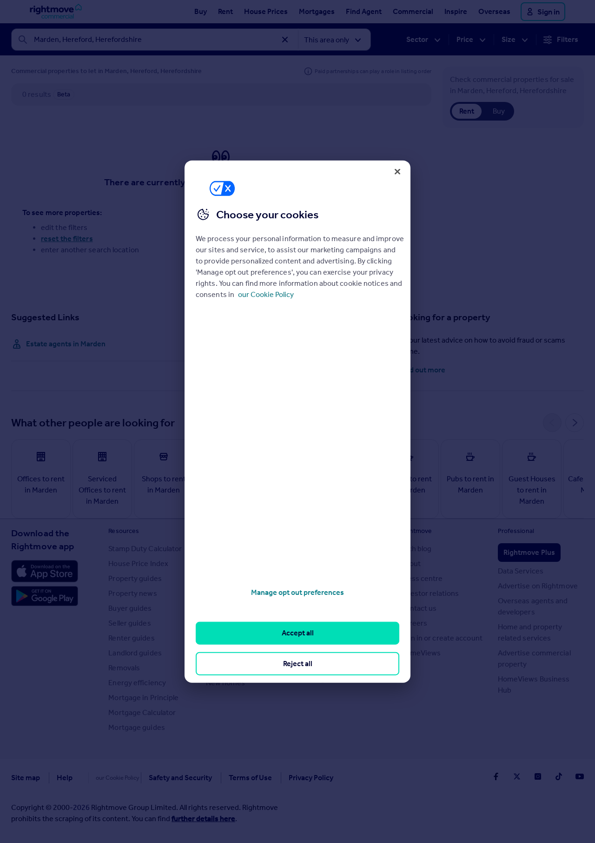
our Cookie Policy (266, 294)
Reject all (297, 663)
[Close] (397, 171)
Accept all (298, 632)
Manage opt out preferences (297, 592)
